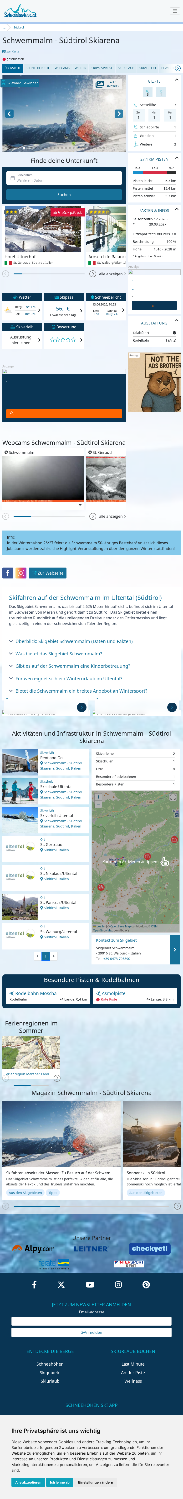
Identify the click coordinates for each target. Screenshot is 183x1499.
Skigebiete (50, 1372)
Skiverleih (147, 68)
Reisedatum (24, 175)
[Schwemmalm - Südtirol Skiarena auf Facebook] (7, 573)
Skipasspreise (102, 68)
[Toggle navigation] (175, 10)
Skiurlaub (126, 68)
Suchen (64, 194)
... (4, 27)
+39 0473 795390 (116, 959)
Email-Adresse (91, 1312)
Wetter (80, 68)
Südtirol (19, 27)
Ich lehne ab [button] (60, 1482)
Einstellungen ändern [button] (95, 1482)
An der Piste (133, 1372)
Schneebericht (37, 68)
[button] (24, 148)
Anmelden (93, 1332)
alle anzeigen (111, 274)
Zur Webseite (51, 573)
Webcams (62, 68)
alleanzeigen (113, 84)
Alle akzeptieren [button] (28, 1482)
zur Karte (12, 51)
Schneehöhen (50, 1364)
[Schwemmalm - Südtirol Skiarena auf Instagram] (20, 573)
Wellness (133, 1381)
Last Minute (133, 1364)
